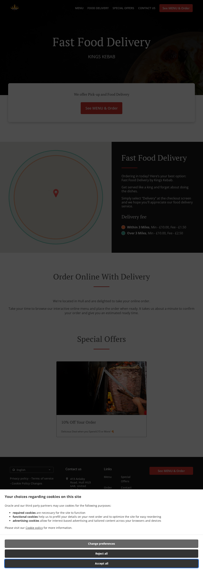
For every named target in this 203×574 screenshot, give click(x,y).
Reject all (101, 553)
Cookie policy (34, 528)
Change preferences (101, 543)
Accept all (101, 563)
